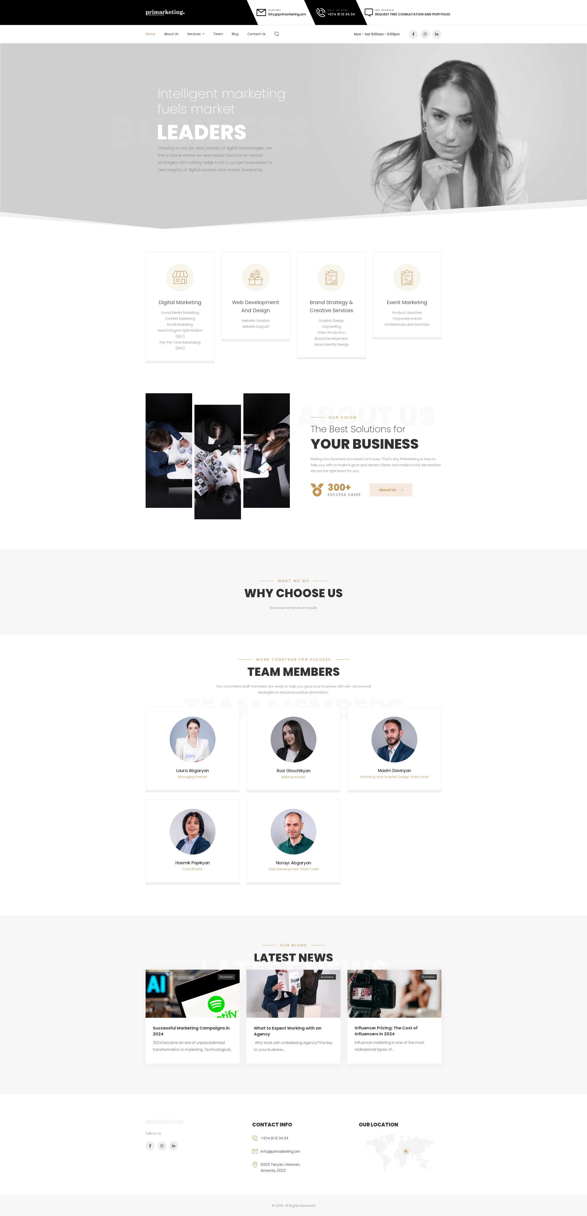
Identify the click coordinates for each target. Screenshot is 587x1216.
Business (226, 977)
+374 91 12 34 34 (274, 1138)
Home (150, 34)
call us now (338, 10)
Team (218, 34)
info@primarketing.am (280, 1151)
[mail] (281, 12)
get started (384, 10)
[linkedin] (436, 34)
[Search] (277, 34)
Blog (235, 34)
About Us (171, 34)
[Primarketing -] (165, 12)
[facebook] (413, 34)
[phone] (283, 1142)
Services (194, 34)
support (274, 10)
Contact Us (256, 34)
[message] (408, 12)
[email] (283, 1155)
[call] (335, 12)
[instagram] (425, 34)
